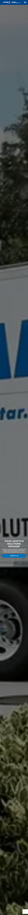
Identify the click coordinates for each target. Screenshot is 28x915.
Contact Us (14, 556)
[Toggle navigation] (25, 2)
